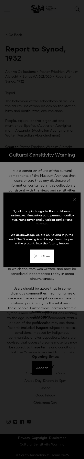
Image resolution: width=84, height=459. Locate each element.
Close (45, 256)
